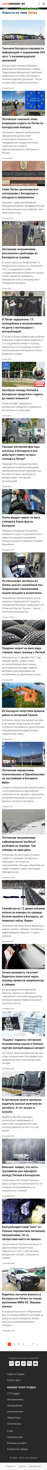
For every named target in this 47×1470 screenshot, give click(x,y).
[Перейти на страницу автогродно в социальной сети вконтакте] (23, 1363)
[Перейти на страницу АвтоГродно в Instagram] (11, 1363)
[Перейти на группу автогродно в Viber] (29, 1363)
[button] (39, 3)
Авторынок (35, 1466)
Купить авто (14, 1380)
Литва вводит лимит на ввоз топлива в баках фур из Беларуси (21, 521)
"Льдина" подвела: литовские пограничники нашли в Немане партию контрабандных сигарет (23, 1044)
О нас (10, 1431)
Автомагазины (15, 1399)
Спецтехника (14, 1423)
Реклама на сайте (16, 1443)
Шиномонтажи (15, 1411)
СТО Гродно (13, 1393)
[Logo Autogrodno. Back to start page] (13, 3)
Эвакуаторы (14, 1417)
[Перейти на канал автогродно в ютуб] (35, 1363)
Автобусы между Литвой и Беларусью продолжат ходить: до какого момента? (22, 394)
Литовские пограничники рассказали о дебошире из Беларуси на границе (20, 253)
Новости (10, 1466)
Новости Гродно (15, 1374)
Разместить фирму (17, 1449)
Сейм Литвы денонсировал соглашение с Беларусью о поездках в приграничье (20, 193)
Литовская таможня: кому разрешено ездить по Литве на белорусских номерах (22, 123)
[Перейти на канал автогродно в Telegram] (17, 1363)
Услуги (22, 1466)
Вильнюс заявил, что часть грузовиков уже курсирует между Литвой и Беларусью (21, 1171)
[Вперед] (37, 1344)
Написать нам (15, 1437)
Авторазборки (15, 1405)
